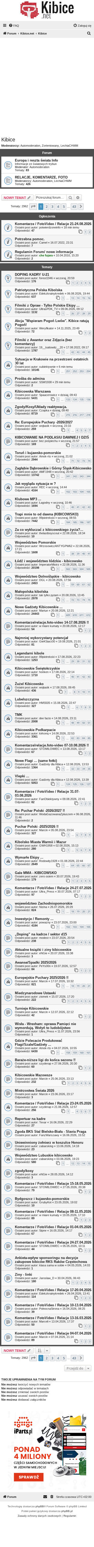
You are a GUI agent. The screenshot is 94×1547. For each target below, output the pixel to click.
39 (78, 553)
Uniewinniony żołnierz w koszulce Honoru (49, 1143)
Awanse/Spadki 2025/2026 (35, 962)
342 (75, 476)
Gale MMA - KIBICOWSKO (36, 873)
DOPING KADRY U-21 (32, 275)
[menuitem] (14, 25)
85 (89, 738)
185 (75, 522)
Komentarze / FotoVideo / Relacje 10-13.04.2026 (53, 1305)
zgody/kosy (24, 1171)
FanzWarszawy (49, 1135)
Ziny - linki (23, 1274)
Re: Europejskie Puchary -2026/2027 (44, 422)
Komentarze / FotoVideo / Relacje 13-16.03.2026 (53, 1318)
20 (83, 911)
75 (89, 600)
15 (83, 298)
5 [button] (64, 206)
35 (89, 768)
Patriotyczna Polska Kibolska (38, 290)
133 (68, 399)
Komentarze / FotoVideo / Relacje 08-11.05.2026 (53, 1212)
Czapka (44, 410)
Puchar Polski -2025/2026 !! (36, 827)
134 (75, 399)
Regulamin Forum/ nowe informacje (44, 252)
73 (83, 461)
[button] (33, 206)
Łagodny (44, 502)
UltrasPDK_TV (48, 308)
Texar (42, 1122)
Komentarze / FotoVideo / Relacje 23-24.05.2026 (53, 1103)
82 (72, 738)
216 (75, 415)
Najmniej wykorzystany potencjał (41, 638)
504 (82, 569)
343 (82, 476)
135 (82, 399)
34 (83, 768)
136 (88, 399)
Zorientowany (50, 145)
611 (82, 615)
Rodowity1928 (48, 860)
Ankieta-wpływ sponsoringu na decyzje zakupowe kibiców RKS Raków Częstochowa (51, 1260)
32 (89, 661)
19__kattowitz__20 (51, 347)
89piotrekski (47, 517)
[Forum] (46, 10)
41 (78, 507)
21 (89, 911)
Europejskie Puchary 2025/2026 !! (41, 978)
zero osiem (46, 876)
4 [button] (58, 206)
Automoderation (30, 145)
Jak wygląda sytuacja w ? (35, 484)
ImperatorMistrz (49, 564)
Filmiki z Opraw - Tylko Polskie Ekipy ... (47, 305)
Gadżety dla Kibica (51, 764)
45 (89, 352)
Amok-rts (45, 456)
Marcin (43, 830)
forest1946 (46, 278)
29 (89, 313)
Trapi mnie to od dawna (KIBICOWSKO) (46, 514)
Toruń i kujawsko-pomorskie (38, 453)
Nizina (43, 906)
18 (72, 911)
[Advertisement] (47, 87)
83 (78, 738)
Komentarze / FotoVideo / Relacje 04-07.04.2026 (53, 1333)
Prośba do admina (30, 379)
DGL (42, 580)
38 (72, 553)
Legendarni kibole (29, 653)
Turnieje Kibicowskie (32, 1008)
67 (89, 865)
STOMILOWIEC (49, 748)
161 (88, 1052)
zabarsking (46, 1146)
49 (78, 722)
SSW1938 (45, 382)
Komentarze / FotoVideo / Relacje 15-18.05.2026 (53, 1184)
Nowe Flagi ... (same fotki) (36, 761)
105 (88, 491)
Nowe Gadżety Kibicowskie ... (39, 607)
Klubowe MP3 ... (28, 499)
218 (88, 415)
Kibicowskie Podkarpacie (35, 730)
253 (82, 371)
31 (83, 661)
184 (68, 522)
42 (72, 352)
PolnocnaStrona (49, 1308)
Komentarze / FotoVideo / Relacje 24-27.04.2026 (53, 1242)
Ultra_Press (46, 891)
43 (78, 352)
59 (72, 584)
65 (78, 865)
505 (88, 569)
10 (83, 692)
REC (42, 487)
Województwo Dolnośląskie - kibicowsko (48, 576)
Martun (43, 610)
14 (78, 298)
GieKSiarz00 (47, 641)
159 (75, 1052)
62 (89, 584)
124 (68, 784)
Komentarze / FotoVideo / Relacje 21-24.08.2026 (53, 224)
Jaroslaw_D (46, 1278)
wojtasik (44, 425)
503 (75, 569)
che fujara (46, 255)
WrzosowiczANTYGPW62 (55, 546)
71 (72, 461)
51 (89, 722)
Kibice (8, 139)
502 (68, 569)
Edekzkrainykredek (51, 293)
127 (88, 784)
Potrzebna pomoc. (30, 239)
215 (68, 415)
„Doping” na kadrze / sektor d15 (41, 934)
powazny (45, 922)
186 (82, 522)
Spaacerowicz (48, 394)
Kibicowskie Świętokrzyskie (37, 668)
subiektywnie (47, 366)
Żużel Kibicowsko (29, 684)
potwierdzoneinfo (50, 227)
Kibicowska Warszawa (33, 391)
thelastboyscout (49, 533)
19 (78, 911)
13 (72, 298)
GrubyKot (45, 1202)
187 (88, 522)
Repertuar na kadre (30, 1119)
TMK (18, 715)
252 (75, 371)
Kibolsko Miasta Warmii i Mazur (40, 842)
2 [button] (47, 206)
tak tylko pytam (48, 595)
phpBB (40, 1506)
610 (75, 615)
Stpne (42, 1230)
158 (68, 1052)
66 (83, 865)
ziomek (43, 996)
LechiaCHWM (69, 145)
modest (44, 937)
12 (72, 1163)
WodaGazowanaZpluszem (56, 814)
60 (78, 584)
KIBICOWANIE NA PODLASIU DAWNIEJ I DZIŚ (52, 437)
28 (83, 313)
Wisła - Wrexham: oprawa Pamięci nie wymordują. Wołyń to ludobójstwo (45, 1026)
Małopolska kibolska (31, 592)
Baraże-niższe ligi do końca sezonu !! (45, 1060)
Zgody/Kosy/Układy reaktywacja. (41, 407)
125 (75, 784)
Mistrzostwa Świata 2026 (34, 1090)
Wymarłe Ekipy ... (29, 857)
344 (88, 476)
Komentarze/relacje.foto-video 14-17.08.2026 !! (52, 622)
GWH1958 (45, 845)
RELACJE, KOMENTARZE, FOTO (41, 177)
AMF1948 (45, 471)
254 (88, 371)
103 (75, 491)
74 (89, 461)
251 (68, 371)
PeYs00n (45, 966)
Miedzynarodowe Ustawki (35, 993)
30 (78, 661)
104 (82, 491)
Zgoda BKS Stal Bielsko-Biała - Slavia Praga (50, 1132)
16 (89, 298)
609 (68, 615)
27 (78, 313)
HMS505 (44, 702)
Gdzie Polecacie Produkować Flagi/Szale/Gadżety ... (38, 1042)
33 (78, 768)
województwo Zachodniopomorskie (43, 903)
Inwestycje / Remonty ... (34, 919)
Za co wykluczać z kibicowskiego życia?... (49, 530)
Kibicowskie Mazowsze (33, 1075)
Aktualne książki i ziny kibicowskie (43, 950)
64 (72, 865)
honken (44, 672)
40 (72, 507)
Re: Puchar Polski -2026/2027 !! (40, 811)
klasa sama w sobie (51, 1265)
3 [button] (52, 206)
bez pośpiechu (48, 440)
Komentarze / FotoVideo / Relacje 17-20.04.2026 (53, 1290)
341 (68, 476)
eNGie (43, 953)
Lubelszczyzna (27, 699)
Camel (43, 242)
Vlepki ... (22, 776)
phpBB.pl (67, 1511)
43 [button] (74, 206)
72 (78, 461)
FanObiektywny (49, 799)
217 (82, 415)
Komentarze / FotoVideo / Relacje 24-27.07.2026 (53, 888)
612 (88, 615)
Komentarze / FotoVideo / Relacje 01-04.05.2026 (53, 1227)
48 (72, 722)
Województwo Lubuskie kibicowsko (44, 1155)
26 (72, 313)
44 (83, 352)
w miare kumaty (49, 626)
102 (68, 491)
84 (83, 738)
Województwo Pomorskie (35, 542)
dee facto (45, 718)
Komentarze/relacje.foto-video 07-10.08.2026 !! (52, 745)
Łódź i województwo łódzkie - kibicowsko (48, 561)
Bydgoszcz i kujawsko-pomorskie (42, 1199)
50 (83, 722)
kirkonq (44, 733)
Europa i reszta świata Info (36, 160)
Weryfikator (46, 328)
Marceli (43, 1321)
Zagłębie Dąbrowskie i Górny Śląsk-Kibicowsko (53, 468)
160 (82, 1052)
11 (89, 692)
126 (82, 784)
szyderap (45, 1063)
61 (83, 584)
